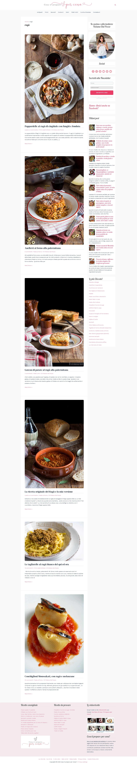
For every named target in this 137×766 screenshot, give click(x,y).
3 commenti (28, 373)
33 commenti (29, 680)
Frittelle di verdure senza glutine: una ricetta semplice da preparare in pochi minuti (104, 144)
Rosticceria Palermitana (96, 339)
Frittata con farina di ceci (28, 712)
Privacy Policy (82, 759)
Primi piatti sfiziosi (44, 130)
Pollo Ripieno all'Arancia (96, 325)
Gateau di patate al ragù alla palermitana (46, 370)
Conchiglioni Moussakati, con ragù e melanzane (49, 676)
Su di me (49, 759)
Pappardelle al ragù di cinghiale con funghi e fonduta (52, 126)
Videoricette (73, 759)
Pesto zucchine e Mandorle (97, 296)
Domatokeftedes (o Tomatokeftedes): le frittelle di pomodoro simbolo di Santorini (105, 173)
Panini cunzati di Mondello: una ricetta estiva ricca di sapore (105, 248)
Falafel (91, 293)
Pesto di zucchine (59, 712)
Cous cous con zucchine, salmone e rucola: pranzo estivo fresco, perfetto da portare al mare (104, 128)
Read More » (28, 143)
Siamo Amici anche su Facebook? (99, 107)
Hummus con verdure (96, 288)
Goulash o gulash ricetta (28, 718)
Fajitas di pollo (93, 319)
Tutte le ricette (58, 731)
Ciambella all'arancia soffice (97, 342)
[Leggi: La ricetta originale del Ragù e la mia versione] (54, 444)
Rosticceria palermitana (28, 720)
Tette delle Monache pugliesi (29, 733)
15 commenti (29, 568)
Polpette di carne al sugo (96, 305)
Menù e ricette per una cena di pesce (32, 716)
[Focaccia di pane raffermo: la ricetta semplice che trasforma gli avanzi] (92, 261)
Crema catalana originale (61, 714)
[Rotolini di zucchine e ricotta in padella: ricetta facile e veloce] (92, 159)
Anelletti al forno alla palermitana (43, 248)
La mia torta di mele (95, 345)
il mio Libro (56, 759)
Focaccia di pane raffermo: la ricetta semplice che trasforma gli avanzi (104, 261)
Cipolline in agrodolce (95, 285)
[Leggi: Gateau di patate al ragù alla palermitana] (54, 322)
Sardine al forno (59, 716)
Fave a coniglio (93, 316)
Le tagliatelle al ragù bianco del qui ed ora (47, 564)
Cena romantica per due (28, 731)
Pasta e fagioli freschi (60, 729)
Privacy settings (82, 762)
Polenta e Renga (94, 282)
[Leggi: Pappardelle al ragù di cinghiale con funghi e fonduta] (54, 78)
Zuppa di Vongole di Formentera (99, 313)
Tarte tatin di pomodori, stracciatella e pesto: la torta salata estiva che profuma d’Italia (105, 188)
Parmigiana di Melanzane (96, 291)
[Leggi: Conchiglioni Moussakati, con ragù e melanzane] (54, 633)
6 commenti (28, 251)
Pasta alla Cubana (94, 302)
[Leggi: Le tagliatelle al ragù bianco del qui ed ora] (54, 541)
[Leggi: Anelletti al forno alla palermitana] (54, 200)
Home (26, 21)
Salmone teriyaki (94, 336)
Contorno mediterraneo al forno (98, 330)
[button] (115, 5)
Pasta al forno (37, 251)
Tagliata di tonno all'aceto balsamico (100, 328)
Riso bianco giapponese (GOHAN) (99, 333)
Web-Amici (65, 759)
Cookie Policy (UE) (93, 759)
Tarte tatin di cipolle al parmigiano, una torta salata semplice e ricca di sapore (104, 204)
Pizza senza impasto (27, 729)
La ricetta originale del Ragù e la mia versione (49, 491)
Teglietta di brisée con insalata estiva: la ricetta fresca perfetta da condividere (104, 233)
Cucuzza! (92, 311)
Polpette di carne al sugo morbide (64, 710)
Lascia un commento (31, 130)
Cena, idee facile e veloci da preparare (32, 714)
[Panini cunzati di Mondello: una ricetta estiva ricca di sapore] (92, 248)
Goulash (91, 322)
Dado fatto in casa (94, 299)
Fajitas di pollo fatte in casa (62, 718)
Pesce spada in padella (28, 710)
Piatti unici (36, 373)
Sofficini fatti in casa (95, 308)
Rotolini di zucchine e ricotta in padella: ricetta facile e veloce (105, 158)
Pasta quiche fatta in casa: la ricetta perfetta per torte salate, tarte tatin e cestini (104, 219)
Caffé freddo (58, 726)
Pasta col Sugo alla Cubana (29, 726)
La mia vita (42, 759)
